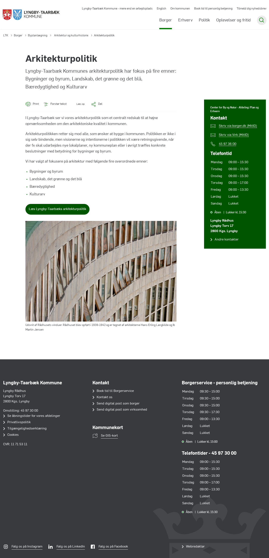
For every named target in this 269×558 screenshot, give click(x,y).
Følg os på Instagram (27, 546)
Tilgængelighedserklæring (27, 428)
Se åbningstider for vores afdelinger (33, 416)
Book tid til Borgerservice (115, 391)
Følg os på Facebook (113, 546)
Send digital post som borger (118, 403)
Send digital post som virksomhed (122, 409)
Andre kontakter (227, 239)
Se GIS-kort (109, 435)
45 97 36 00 (227, 144)
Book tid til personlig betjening (213, 8)
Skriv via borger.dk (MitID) (238, 126)
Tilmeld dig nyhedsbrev (251, 8)
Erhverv (185, 20)
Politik (204, 20)
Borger (165, 20)
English (161, 8)
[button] (77, 104)
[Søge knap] (261, 20)
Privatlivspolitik (19, 422)
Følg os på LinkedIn (71, 546)
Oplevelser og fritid (233, 20)
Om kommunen (180, 8)
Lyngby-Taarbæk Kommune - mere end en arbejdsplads (117, 8)
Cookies (13, 435)
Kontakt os (104, 397)
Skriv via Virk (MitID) (234, 135)
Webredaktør (195, 546)
